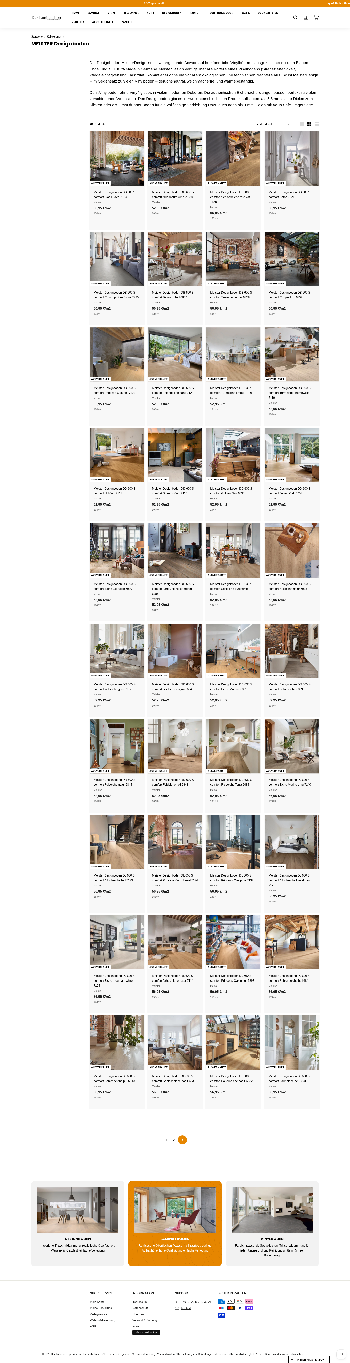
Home (76, 13)
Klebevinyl (131, 13)
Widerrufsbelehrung (102, 1320)
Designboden (172, 13)
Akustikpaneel (102, 22)
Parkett (196, 13)
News (136, 1326)
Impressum (139, 1301)
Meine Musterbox (310, 1359)
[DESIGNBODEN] (77, 1210)
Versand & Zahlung (144, 1320)
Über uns (138, 1314)
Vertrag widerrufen (146, 1332)
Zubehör (78, 22)
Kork (150, 13)
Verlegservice (98, 1314)
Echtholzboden (221, 13)
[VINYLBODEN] (272, 1210)
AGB (93, 1326)
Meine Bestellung (101, 1307)
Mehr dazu (198, 3)
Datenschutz (140, 1307)
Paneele (126, 22)
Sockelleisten (268, 13)
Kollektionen (54, 36)
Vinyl (111, 13)
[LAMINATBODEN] (175, 1210)
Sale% (245, 13)
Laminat (94, 13)
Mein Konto (97, 1301)
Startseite (37, 36)
